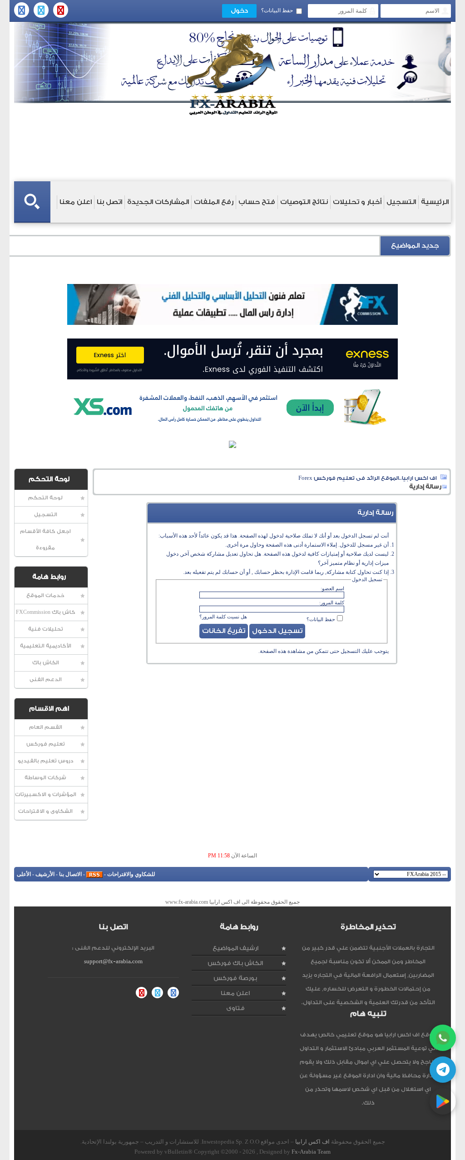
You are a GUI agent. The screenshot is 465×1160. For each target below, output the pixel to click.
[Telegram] (443, 1069)
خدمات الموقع (45, 595)
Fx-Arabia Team (311, 1151)
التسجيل (401, 202)
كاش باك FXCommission (45, 612)
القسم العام (45, 727)
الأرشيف (44, 874)
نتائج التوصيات (304, 202)
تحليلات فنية (45, 629)
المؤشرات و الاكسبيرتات (45, 794)
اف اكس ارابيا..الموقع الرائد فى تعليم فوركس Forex (367, 478)
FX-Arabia (232, 74)
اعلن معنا (75, 202)
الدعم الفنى (46, 679)
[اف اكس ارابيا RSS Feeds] (94, 874)
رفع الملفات (213, 202)
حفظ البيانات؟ (277, 10)
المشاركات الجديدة (158, 202)
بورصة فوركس (235, 978)
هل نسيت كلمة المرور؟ (223, 616)
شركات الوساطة (45, 778)
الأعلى (24, 874)
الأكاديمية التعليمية (45, 646)
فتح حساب (256, 202)
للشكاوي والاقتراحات (131, 874)
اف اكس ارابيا (312, 1141)
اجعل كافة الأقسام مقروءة (45, 539)
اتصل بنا (109, 202)
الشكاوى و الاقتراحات (45, 811)
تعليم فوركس (45, 744)
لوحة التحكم (45, 498)
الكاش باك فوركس (235, 963)
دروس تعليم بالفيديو (46, 761)
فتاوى (235, 1008)
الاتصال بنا (70, 874)
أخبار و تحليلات (357, 202)
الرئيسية (435, 202)
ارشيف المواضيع (235, 948)
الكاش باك (45, 663)
